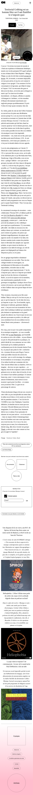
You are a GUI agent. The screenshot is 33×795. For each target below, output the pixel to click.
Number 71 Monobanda (18, 175)
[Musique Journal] (3, 2)
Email (18, 438)
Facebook (9, 438)
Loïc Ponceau (23, 62)
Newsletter (16, 768)
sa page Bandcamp (15, 335)
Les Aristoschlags (6, 449)
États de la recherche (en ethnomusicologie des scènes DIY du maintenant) (16, 445)
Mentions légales (16, 754)
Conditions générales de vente (16, 758)
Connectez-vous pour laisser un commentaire (13, 514)
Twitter (14, 438)
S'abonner (16, 57)
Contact (16, 764)
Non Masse (17, 183)
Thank (3, 429)
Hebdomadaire (12, 496)
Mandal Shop (13, 193)
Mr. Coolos (14, 188)
